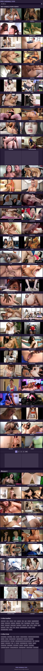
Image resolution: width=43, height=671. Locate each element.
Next (26, 451)
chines (33, 627)
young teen (7, 625)
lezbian (34, 643)
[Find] (41, 4)
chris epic (12, 641)
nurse (31, 625)
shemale (37, 623)
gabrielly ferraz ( (20, 638)
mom (22, 623)
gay (25, 621)
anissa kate (31, 638)
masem (10, 629)
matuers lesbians (24, 636)
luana (8, 627)
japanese (19, 621)
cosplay (2, 623)
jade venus (3, 627)
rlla (33, 641)
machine (24, 625)
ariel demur (19, 625)
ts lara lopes (35, 647)
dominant (26, 645)
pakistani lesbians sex (5, 641)
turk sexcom (8, 643)
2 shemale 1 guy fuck (5, 647)
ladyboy (29, 621)
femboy (32, 623)
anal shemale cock (23, 643)
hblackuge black (22, 647)
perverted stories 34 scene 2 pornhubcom (23, 641)
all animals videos (4, 629)
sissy (7, 621)
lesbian (2, 625)
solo (12, 643)
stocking (30, 643)
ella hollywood (27, 623)
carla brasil (3, 621)
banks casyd (13, 625)
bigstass (2, 643)
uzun (15, 621)
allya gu (17, 627)
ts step (6, 638)
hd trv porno (15, 645)
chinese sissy (3, 645)
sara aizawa (31, 645)
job (14, 627)
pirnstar (17, 636)
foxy (14, 636)
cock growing (3, 636)
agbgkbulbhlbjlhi (35, 621)
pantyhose (18, 623)
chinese (11, 621)
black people (9, 645)
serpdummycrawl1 (23, 627)
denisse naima (29, 647)
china (11, 627)
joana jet (26, 638)
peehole (2, 638)
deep (28, 625)
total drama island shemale (33, 636)
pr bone (17, 643)
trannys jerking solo (14, 647)
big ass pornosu (12, 638)
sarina (30, 627)
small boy (37, 641)
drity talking (9, 636)
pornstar (21, 645)
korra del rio (7, 623)
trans (39, 625)
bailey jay (13, 623)
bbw (23, 621)
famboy (35, 625)
